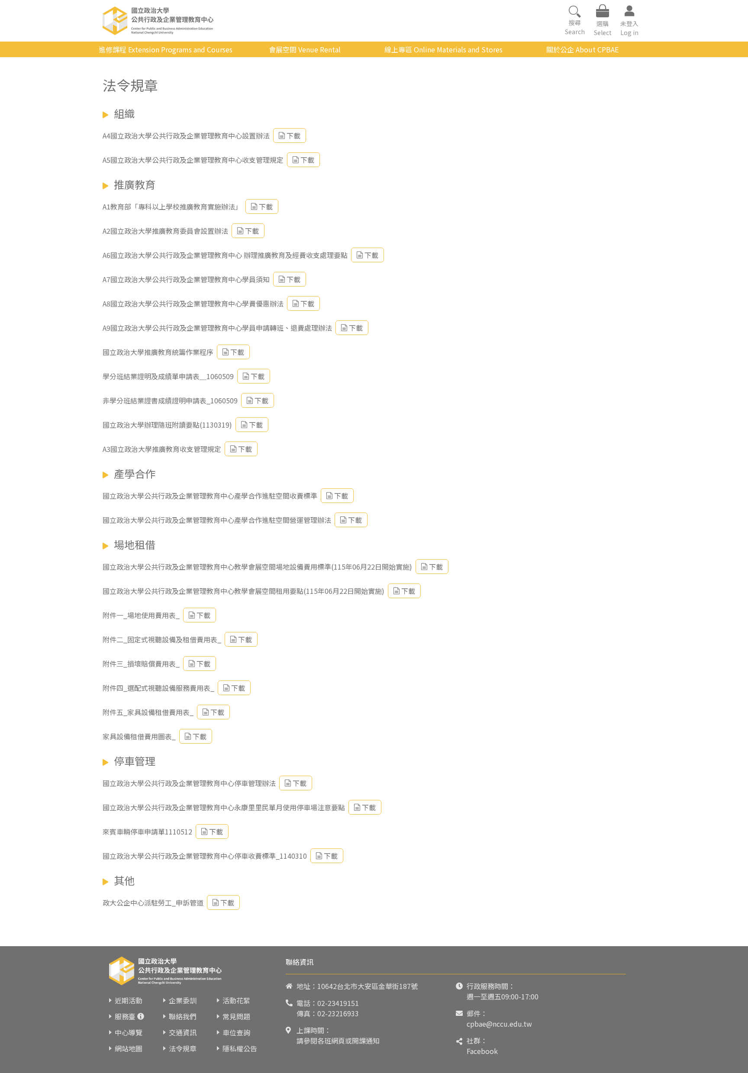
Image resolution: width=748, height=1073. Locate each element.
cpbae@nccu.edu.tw (499, 1023)
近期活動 (128, 1000)
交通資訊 (183, 1032)
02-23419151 (338, 1003)
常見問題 (236, 1016)
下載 (293, 135)
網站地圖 (128, 1048)
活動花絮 (236, 1000)
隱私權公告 (239, 1048)
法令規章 (183, 1048)
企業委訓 (183, 1000)
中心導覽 (128, 1032)
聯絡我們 (183, 1016)
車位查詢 (236, 1032)
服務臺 (125, 1016)
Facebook (482, 1051)
